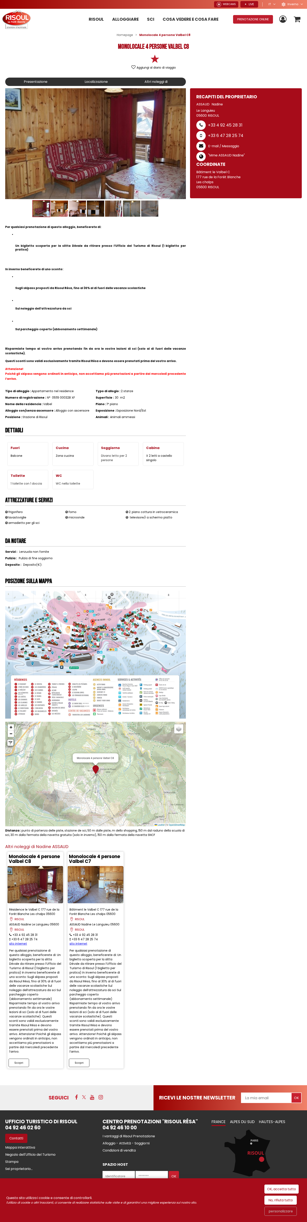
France (219, 1121)
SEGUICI (59, 1097)
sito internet (18, 944)
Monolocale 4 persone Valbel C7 (94, 859)
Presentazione (35, 81)
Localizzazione (96, 81)
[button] (297, 19)
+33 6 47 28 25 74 (225, 135)
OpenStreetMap (177, 824)
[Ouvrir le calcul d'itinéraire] (10, 743)
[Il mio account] (283, 19)
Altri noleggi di (156, 81)
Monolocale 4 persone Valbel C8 (34, 859)
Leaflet (161, 824)
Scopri (18, 1063)
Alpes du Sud (242, 1121)
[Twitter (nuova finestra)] (84, 1097)
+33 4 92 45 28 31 (225, 125)
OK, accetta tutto (281, 1189)
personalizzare (281, 1211)
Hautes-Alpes (272, 1121)
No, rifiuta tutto (280, 1200)
